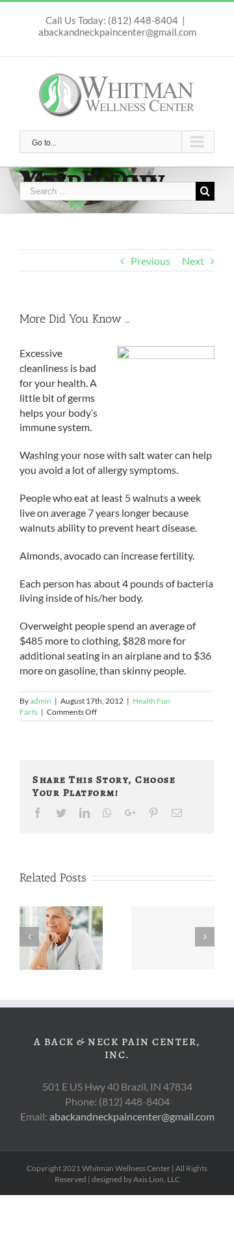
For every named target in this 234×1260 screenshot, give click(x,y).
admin (40, 701)
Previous (150, 260)
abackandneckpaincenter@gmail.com (117, 32)
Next (193, 260)
